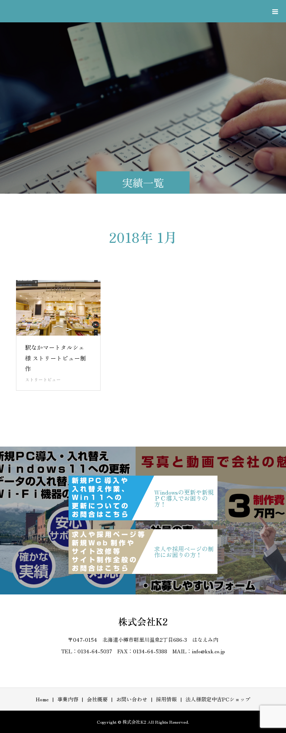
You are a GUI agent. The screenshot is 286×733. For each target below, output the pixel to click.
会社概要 (97, 699)
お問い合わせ (131, 699)
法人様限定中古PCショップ (217, 699)
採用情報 (166, 699)
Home (42, 699)
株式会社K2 (143, 621)
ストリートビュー (43, 379)
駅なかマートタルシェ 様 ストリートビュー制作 (55, 358)
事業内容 (67, 699)
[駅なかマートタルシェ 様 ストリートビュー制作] (58, 308)
